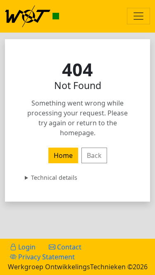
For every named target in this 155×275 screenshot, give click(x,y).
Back (94, 155)
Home (63, 155)
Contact (68, 246)
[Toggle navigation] (138, 16)
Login (26, 246)
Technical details (54, 177)
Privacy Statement (46, 256)
